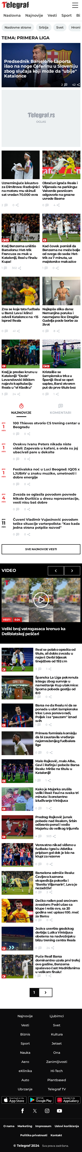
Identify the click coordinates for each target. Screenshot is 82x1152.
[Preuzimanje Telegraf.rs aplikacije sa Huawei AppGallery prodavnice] (68, 1100)
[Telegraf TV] (59, 1110)
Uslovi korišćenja (67, 1126)
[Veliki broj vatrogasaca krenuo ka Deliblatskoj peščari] (41, 600)
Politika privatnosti (33, 1135)
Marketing (25, 1126)
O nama (8, 1126)
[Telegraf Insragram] (47, 1110)
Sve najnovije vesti (41, 549)
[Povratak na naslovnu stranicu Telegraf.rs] (15, 5)
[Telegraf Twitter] (34, 1110)
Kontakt (56, 1135)
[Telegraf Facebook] (22, 1110)
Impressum (43, 1126)
